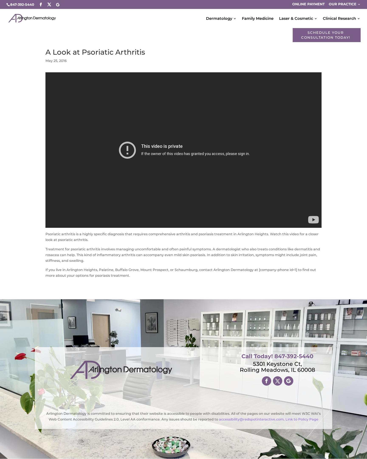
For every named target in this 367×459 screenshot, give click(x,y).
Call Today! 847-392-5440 (277, 356)
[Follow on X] (277, 381)
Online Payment (308, 4)
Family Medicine (258, 19)
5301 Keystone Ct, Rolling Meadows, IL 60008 (277, 367)
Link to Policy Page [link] (301, 419)
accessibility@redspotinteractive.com (251, 419)
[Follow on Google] (288, 381)
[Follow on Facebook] (266, 381)
